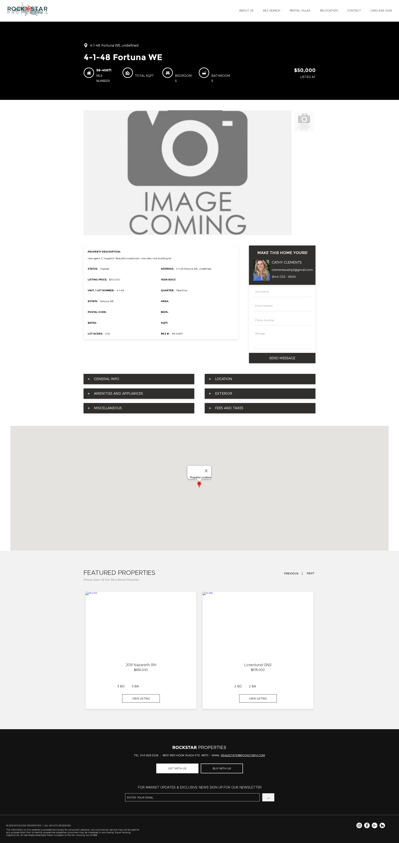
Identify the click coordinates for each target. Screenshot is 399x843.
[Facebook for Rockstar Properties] (367, 825)
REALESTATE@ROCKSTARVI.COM (243, 755)
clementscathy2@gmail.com (292, 270)
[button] (246, 10)
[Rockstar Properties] (382, 825)
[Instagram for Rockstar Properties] (359, 825)
